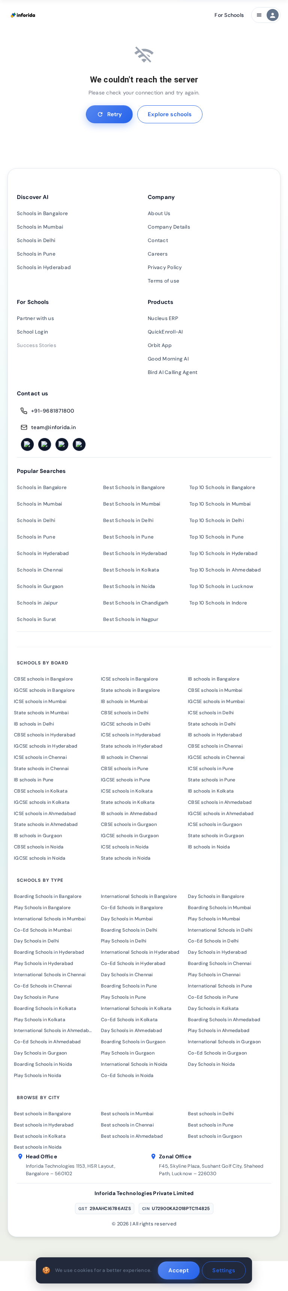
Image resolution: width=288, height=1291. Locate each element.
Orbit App (160, 345)
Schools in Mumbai (40, 227)
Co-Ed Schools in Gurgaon (217, 1053)
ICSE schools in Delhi (211, 713)
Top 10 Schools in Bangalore (222, 487)
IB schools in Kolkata (211, 791)
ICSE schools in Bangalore (129, 679)
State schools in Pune (211, 780)
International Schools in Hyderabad (140, 952)
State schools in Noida (126, 858)
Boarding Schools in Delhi (129, 930)
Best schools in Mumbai (127, 1114)
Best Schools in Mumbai (131, 504)
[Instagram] (44, 444)
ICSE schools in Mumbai (40, 702)
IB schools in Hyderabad (215, 735)
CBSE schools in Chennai (215, 746)
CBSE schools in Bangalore (43, 679)
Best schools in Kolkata (40, 1136)
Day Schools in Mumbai (127, 919)
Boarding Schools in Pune (129, 986)
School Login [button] (32, 332)
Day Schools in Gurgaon (40, 1053)
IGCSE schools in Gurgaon (130, 836)
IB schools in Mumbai (124, 702)
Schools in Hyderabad (44, 267)
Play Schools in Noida (37, 1076)
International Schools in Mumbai (50, 919)
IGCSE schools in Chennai (216, 757)
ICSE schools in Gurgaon (215, 824)
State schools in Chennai (41, 769)
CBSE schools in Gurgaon (129, 824)
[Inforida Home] (24, 15)
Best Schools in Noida (129, 586)
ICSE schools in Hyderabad (130, 735)
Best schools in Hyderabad (44, 1125)
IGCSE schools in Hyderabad (46, 746)
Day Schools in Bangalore (216, 896)
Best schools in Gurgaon (215, 1136)
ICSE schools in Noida (124, 847)
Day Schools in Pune (36, 997)
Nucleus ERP (163, 318)
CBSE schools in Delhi (124, 713)
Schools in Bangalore (42, 213)
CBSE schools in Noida (38, 847)
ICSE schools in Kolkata (127, 791)
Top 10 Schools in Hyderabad (223, 553)
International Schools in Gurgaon (224, 1042)
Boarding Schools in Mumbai (219, 908)
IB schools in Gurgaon (38, 836)
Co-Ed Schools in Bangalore (132, 908)
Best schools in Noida (38, 1147)
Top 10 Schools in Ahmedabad (225, 570)
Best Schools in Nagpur (131, 619)
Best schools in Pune (210, 1125)
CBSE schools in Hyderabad (44, 735)
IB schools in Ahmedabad (129, 814)
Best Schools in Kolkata (131, 570)
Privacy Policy (165, 267)
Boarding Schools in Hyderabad (49, 952)
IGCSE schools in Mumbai (216, 702)
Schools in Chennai (40, 570)
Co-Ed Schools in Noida (127, 1076)
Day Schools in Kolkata (213, 1008)
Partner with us (35, 318)
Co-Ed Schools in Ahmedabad (47, 1042)
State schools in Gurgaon (216, 836)
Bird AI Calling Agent (172, 372)
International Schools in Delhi (220, 930)
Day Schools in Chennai (127, 975)
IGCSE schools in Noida (40, 858)
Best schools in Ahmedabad (132, 1136)
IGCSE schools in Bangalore (44, 690)
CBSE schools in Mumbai (215, 690)
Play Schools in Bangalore (42, 908)
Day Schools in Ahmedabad (131, 1031)
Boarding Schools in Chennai (219, 963)
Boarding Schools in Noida (43, 1064)
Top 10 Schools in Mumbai (219, 504)
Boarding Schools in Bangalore (47, 896)
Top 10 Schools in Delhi (216, 520)
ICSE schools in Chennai (40, 757)
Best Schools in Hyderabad (135, 553)
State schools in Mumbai (41, 713)
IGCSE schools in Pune (125, 780)
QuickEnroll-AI (165, 332)
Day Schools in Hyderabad (217, 952)
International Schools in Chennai (50, 975)
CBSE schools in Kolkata (41, 791)
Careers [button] (158, 254)
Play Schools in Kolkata (39, 1020)
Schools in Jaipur (37, 603)
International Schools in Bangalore (139, 896)
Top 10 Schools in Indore (218, 603)
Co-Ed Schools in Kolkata (129, 1020)
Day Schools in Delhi (36, 941)
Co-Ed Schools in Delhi (213, 941)
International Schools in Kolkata (136, 1008)
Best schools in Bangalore (42, 1114)
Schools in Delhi (36, 240)
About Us (159, 213)
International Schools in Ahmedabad (54, 1031)
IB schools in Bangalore (213, 679)
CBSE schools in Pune (124, 769)
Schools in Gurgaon (40, 586)
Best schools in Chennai (127, 1125)
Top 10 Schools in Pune (216, 537)
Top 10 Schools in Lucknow (221, 586)
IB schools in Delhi (34, 724)
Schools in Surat (36, 619)
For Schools (229, 15)
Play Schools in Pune (123, 997)
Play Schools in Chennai (214, 975)
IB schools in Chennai (124, 757)
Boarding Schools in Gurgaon (133, 1042)
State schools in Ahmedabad (46, 824)
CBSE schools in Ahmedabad (220, 802)
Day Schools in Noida (211, 1064)
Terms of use (163, 281)
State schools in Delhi (212, 724)
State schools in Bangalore (130, 690)
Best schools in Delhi (211, 1114)
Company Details (169, 227)
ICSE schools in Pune (210, 769)
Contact (158, 240)
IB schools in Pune (34, 780)
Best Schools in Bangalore (134, 487)
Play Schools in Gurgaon (127, 1053)
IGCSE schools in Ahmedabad (221, 814)
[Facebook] (27, 444)
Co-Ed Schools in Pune (213, 997)
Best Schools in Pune (128, 537)
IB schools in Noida (209, 847)
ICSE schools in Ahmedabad (45, 814)
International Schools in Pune (220, 986)
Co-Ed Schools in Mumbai (43, 930)
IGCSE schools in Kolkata (41, 802)
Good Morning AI (168, 359)
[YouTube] (79, 444)
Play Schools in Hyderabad (43, 963)
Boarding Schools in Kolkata (45, 1008)
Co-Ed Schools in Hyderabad (133, 963)
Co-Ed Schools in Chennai (43, 986)
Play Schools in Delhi (123, 941)
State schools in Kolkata (127, 802)
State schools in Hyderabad (132, 746)
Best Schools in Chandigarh (136, 603)
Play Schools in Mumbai (214, 919)
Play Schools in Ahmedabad (218, 1031)
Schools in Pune (36, 254)
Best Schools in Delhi (128, 520)
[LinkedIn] (62, 444)
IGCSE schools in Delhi (126, 724)
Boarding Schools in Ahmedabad (224, 1020)
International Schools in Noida (134, 1064)
